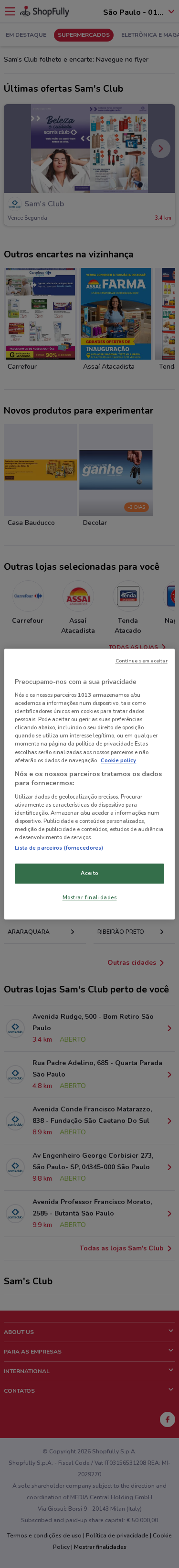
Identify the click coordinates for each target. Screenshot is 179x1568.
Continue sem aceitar (142, 660)
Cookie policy (118, 760)
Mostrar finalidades (90, 897)
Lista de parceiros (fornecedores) (59, 848)
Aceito (89, 873)
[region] (89, 784)
